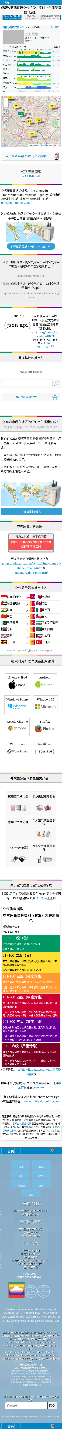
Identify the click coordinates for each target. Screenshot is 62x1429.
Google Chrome (17, 721)
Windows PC (45, 699)
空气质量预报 (30, 1257)
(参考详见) (31, 991)
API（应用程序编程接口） (31, 1264)
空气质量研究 (30, 1221)
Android (44, 677)
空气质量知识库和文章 (30, 1229)
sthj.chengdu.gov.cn (15, 203)
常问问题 (30, 1243)
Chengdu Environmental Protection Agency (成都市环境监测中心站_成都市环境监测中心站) (31, 1337)
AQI (13, 27)
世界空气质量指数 (21, 1123)
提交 (52, 1406)
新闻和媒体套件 (30, 1214)
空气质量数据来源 (30, 1250)
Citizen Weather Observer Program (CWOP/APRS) (30, 1332)
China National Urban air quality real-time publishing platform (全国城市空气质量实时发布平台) (31, 1345)
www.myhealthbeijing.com (42, 1101)
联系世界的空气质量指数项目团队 (30, 1211)
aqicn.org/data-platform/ (31, 572)
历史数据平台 (30, 1267)
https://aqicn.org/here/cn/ (31, 275)
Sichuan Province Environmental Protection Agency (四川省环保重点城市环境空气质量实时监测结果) (31, 1358)
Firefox (45, 721)
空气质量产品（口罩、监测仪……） (30, 1260)
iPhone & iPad (17, 677)
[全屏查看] (57, 27)
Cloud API (45, 743)
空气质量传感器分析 (30, 1235)
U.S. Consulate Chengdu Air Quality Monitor (30, 1352)
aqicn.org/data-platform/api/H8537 (45, 334)
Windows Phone (17, 699)
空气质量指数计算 (30, 1254)
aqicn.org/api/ (44, 346)
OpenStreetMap (42, 145)
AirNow (41, 898)
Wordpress (17, 744)
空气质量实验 (30, 1232)
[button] (30, 123)
